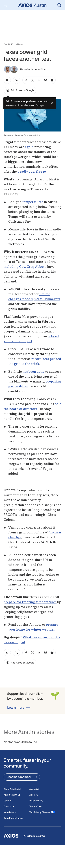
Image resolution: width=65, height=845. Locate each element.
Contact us (9, 806)
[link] (7, 80)
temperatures (32, 202)
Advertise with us (12, 795)
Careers (7, 801)
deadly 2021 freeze (32, 171)
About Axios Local (12, 789)
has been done (33, 371)
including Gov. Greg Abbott (25, 266)
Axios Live (34, 789)
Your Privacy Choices (39, 812)
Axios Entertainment (13, 818)
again (29, 147)
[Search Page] (59, 5)
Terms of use (35, 806)
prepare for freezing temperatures (30, 602)
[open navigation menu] (6, 5)
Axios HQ (33, 795)
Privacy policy (36, 801)
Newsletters (10, 812)
